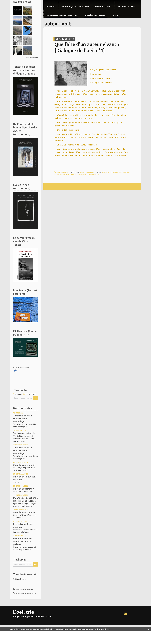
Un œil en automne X (23, 488)
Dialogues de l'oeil (87, 172)
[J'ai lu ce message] (149, 629)
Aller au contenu (7, 2)
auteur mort (117, 172)
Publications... (103, 6)
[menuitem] (51, 4)
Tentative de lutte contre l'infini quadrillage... (22, 418)
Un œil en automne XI (24, 465)
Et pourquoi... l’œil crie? (75, 6)
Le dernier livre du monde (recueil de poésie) (22, 541)
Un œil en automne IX (24, 512)
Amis (115, 15)
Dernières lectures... (95, 15)
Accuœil (51, 6)
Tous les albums (31, 57)
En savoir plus (105, 629)
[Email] (125, 613)
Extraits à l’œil (126, 6)
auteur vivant (106, 172)
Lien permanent (62, 172)
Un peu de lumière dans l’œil (62, 15)
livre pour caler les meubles (75, 174)
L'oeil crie (23, 612)
